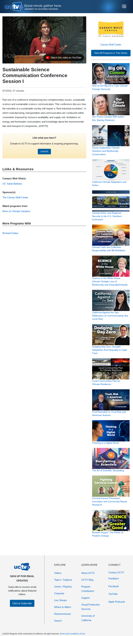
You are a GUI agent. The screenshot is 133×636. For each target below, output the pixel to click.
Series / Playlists (63, 586)
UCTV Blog (87, 579)
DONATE (44, 151)
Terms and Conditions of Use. (73, 634)
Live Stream (60, 600)
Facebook (113, 586)
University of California (88, 618)
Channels (59, 593)
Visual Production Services (90, 606)
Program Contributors (87, 588)
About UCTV (88, 573)
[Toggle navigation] (124, 6)
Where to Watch (62, 607)
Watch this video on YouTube (63, 58)
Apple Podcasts (116, 601)
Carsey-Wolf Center (110, 44)
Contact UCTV (116, 572)
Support (85, 597)
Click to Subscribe (22, 603)
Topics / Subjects (63, 579)
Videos (57, 573)
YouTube (113, 594)
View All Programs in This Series (110, 53)
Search (58, 620)
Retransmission (62, 613)
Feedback (113, 578)
